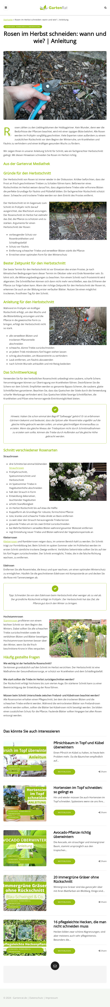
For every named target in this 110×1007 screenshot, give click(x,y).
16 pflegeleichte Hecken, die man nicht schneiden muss (80, 923)
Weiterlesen (64, 772)
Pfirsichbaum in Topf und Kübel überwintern (79, 744)
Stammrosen (10, 620)
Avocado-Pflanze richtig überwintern (72, 834)
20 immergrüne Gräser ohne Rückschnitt (76, 879)
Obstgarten (13, 856)
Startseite (8, 19)
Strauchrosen (16, 468)
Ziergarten (13, 773)
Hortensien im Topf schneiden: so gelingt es (78, 789)
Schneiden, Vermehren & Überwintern (23, 27)
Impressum (52, 997)
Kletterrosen (10, 541)
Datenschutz (36, 997)
